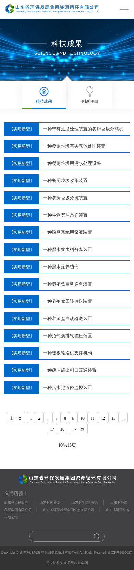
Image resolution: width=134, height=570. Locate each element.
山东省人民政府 (16, 502)
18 (62, 429)
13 (113, 418)
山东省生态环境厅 (85, 502)
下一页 (78, 429)
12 (103, 418)
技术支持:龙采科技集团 (70, 563)
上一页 (16, 418)
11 (93, 418)
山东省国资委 (50, 502)
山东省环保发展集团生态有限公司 (68, 510)
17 (52, 429)
